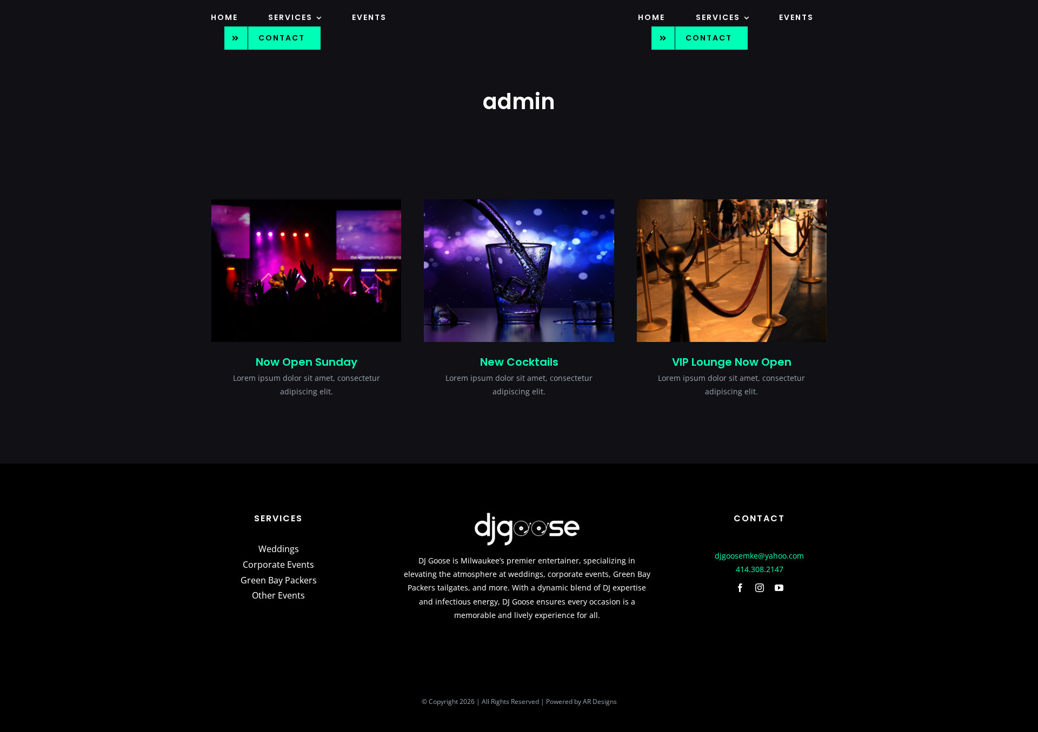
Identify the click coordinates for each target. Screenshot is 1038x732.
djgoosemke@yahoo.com (759, 555)
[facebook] (740, 587)
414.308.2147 (759, 569)
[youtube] (779, 587)
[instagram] (759, 587)
